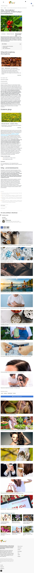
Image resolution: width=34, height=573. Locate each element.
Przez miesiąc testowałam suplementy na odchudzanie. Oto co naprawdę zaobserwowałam (16, 356)
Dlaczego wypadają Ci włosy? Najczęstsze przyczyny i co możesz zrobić (12, 372)
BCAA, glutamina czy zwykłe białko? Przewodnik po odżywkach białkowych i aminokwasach (16, 245)
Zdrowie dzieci (10, 393)
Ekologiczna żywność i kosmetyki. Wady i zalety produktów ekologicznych (13, 430)
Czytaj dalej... (19, 75)
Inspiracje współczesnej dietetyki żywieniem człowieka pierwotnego (12, 493)
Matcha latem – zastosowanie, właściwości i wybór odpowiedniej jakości (13, 340)
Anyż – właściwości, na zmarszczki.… (10, 68)
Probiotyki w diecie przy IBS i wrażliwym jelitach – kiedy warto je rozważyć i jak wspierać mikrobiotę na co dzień (15, 324)
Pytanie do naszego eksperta (17, 396)
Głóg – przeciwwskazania (6, 48)
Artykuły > (3, 513)
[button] (3, 2)
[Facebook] (31, 3)
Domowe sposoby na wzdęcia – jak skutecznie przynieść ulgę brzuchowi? (13, 308)
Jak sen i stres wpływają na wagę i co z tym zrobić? (9, 276)
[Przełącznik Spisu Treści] (20, 44)
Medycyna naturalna (10, 513)
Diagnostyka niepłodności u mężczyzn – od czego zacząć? (10, 387)
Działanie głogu (5, 47)
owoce (2, 393)
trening (14, 393)
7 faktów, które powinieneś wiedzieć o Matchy (8, 414)
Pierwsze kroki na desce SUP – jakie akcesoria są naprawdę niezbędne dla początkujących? (16, 292)
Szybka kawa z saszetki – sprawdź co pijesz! (8, 477)
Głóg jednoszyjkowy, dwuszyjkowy (8, 46)
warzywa (5, 393)
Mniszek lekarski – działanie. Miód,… (10, 123)
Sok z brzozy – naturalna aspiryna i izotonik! (8, 461)
